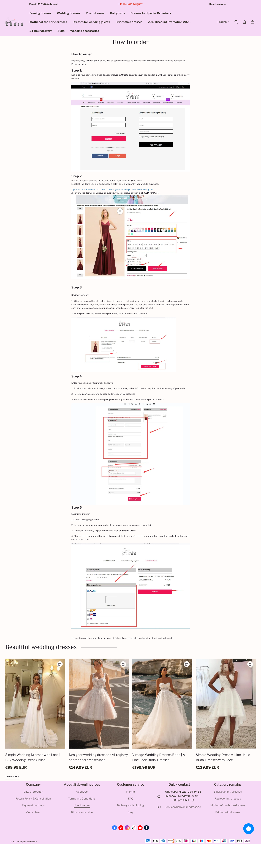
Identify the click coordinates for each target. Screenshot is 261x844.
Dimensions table (82, 812)
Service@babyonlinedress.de (183, 807)
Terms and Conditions (82, 798)
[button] (236, 22)
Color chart (33, 812)
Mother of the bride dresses (48, 22)
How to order (82, 805)
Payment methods (33, 805)
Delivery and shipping (130, 805)
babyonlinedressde (27, 841)
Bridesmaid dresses (129, 22)
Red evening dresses (228, 798)
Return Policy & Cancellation (33, 798)
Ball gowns (117, 13)
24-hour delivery (40, 31)
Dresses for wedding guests (91, 22)
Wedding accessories (84, 31)
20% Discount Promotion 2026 (169, 22)
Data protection (33, 791)
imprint (130, 791)
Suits (61, 31)
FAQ (130, 798)
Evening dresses (40, 13)
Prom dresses (95, 13)
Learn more (12, 776)
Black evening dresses (228, 791)
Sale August (134, 4)
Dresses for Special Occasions (150, 13)
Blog (130, 812)
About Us (82, 791)
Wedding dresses (68, 13)
